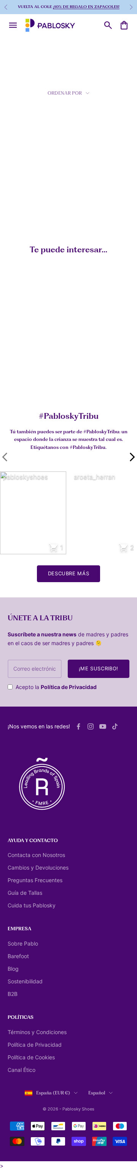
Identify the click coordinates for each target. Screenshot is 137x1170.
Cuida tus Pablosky (32, 905)
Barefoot (18, 956)
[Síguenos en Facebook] (78, 726)
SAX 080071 (20, 202)
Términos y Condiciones (37, 1032)
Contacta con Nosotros (36, 855)
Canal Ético (21, 1070)
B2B (13, 994)
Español (96, 1093)
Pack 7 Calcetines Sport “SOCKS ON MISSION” (45, 381)
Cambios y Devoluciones (38, 867)
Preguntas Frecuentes (35, 880)
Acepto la (56, 687)
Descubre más (68, 573)
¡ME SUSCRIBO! (98, 668)
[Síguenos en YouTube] (103, 726)
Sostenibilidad (25, 981)
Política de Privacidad (69, 687)
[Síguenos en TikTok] (115, 726)
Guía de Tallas (25, 892)
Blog (13, 968)
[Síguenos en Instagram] (90, 726)
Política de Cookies (31, 1057)
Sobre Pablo (23, 943)
